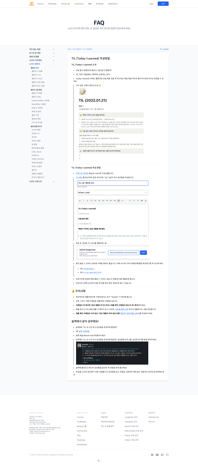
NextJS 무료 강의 (132, 426)
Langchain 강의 (131, 417)
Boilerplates (112, 4)
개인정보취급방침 (108, 422)
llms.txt (151, 422)
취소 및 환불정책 (107, 426)
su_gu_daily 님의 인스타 (92, 272)
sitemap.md (153, 417)
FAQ (89, 4)
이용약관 (104, 417)
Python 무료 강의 (132, 440)
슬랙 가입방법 (84, 331)
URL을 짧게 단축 (121, 309)
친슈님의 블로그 (89, 269)
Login (151, 4)
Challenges (52, 4)
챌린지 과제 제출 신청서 (130, 313)
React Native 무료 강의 (134, 431)
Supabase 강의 (131, 422)
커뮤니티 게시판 (82, 173)
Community (79, 4)
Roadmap (99, 4)
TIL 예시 (79, 177)
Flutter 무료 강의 (131, 435)
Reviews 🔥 (65, 4)
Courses (40, 4)
